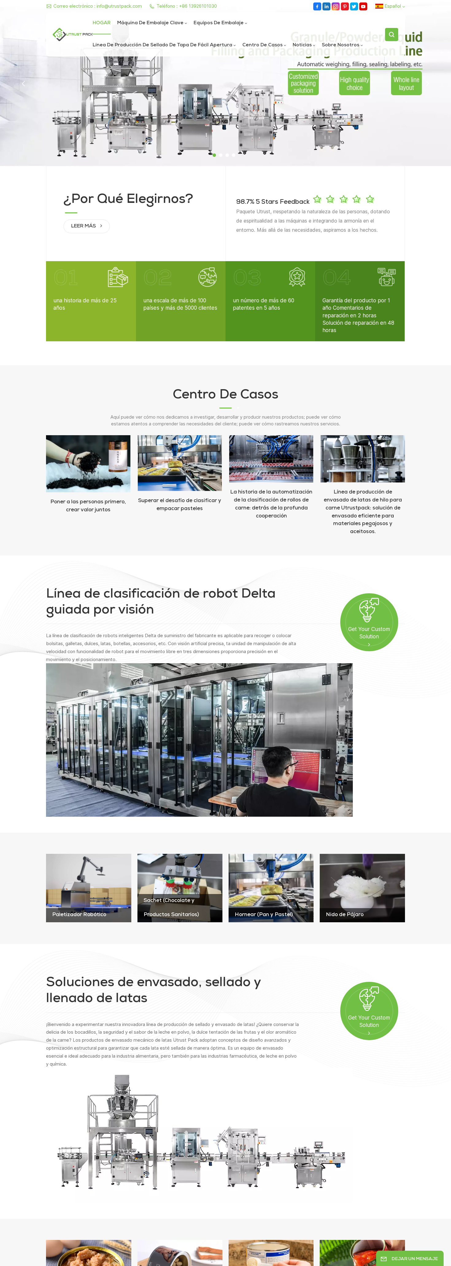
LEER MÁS (84, 226)
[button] (214, 155)
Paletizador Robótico (79, 915)
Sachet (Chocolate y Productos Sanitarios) (171, 908)
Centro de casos (262, 45)
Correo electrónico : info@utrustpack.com (97, 6)
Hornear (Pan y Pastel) (264, 915)
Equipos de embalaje (219, 23)
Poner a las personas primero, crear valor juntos (88, 506)
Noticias (302, 45)
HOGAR (102, 23)
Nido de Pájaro (345, 915)
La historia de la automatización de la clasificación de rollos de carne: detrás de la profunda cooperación (271, 504)
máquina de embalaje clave (150, 23)
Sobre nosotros (340, 45)
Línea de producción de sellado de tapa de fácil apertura (162, 45)
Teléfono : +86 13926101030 (186, 6)
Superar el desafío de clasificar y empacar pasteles (179, 505)
